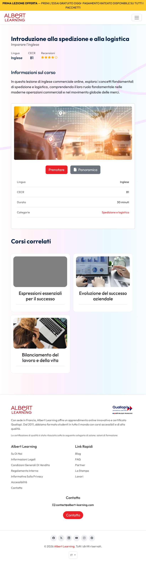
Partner (80, 465)
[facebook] (53, 538)
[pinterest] (92, 538)
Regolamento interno (24, 470)
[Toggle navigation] (137, 17)
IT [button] (71, 555)
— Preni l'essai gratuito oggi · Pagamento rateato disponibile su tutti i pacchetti (73, 5)
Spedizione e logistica (115, 212)
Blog (78, 453)
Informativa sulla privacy (27, 476)
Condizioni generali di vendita (30, 465)
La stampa (82, 470)
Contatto (16, 488)
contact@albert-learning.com (74, 505)
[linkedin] (69, 538)
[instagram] (84, 538)
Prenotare (56, 169)
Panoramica (87, 169)
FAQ (78, 459)
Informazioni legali (23, 459)
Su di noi (16, 453)
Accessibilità (19, 482)
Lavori (79, 476)
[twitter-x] (61, 538)
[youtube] (76, 538)
